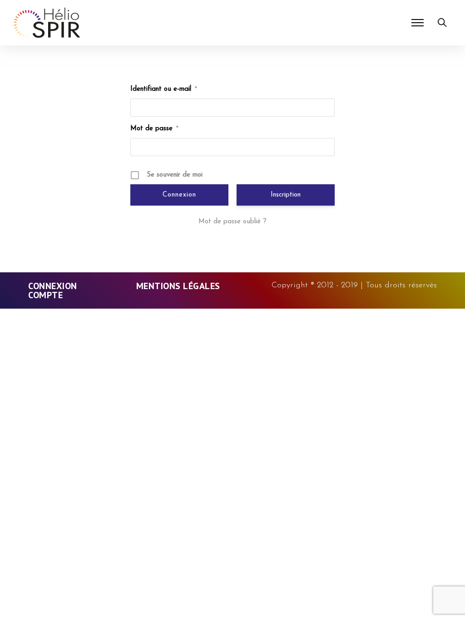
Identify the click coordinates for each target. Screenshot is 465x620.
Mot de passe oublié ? (232, 221)
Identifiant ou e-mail (163, 89)
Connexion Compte (52, 290)
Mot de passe (154, 128)
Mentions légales (178, 286)
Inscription (286, 195)
